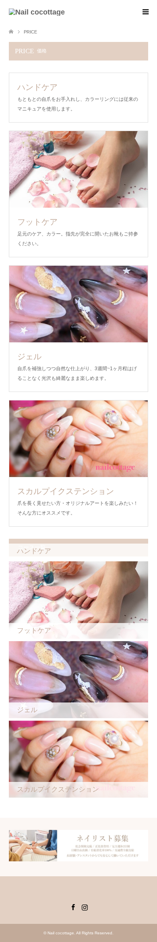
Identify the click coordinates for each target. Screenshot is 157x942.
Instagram (84, 906)
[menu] (145, 12)
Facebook (72, 906)
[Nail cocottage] (37, 12)
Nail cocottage (61, 933)
